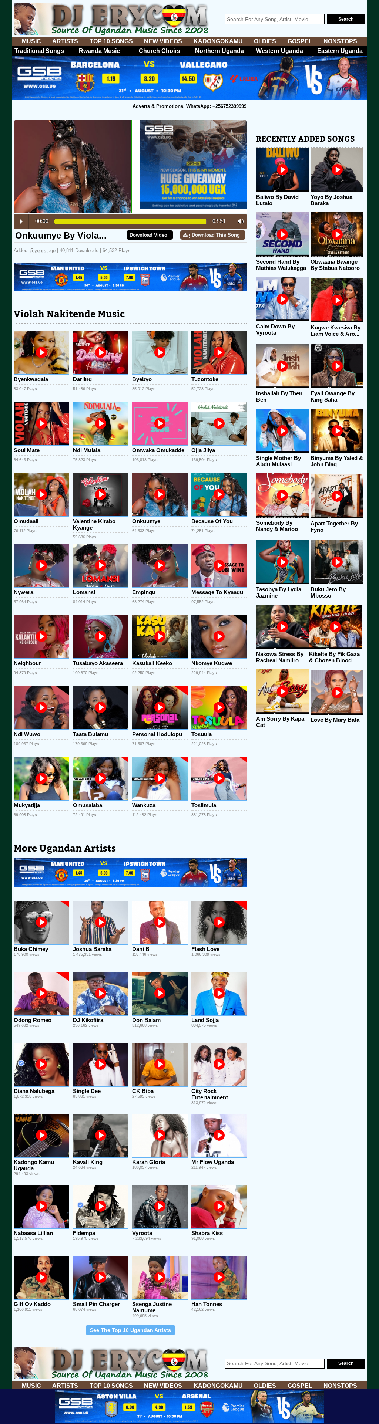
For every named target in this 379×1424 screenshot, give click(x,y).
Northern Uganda (219, 51)
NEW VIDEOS (163, 41)
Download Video (148, 235)
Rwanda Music (99, 51)
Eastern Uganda (340, 51)
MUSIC (31, 41)
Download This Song (216, 235)
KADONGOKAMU (218, 41)
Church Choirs (159, 51)
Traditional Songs (39, 51)
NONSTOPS (340, 41)
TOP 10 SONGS (111, 41)
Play (21, 221)
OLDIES (265, 41)
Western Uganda (279, 51)
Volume (238, 221)
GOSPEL (300, 41)
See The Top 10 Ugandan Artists (130, 1330)
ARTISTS (65, 41)
